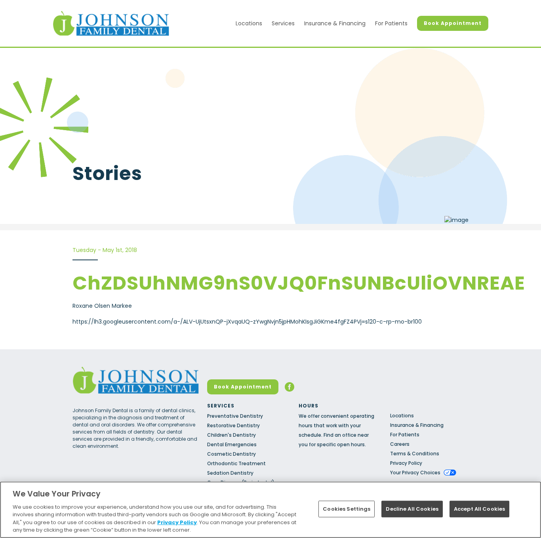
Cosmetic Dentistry (231, 454)
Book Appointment (453, 23)
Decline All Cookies (412, 509)
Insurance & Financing (335, 23)
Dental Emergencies (232, 444)
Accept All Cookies (479, 509)
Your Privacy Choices (415, 472)
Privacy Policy (406, 463)
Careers (400, 444)
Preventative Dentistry (235, 416)
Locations (249, 23)
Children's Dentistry (231, 435)
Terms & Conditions (414, 453)
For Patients (391, 23)
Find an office (340, 435)
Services (283, 23)
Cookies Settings (346, 509)
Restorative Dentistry (233, 425)
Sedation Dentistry (230, 473)
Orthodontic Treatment (236, 463)
